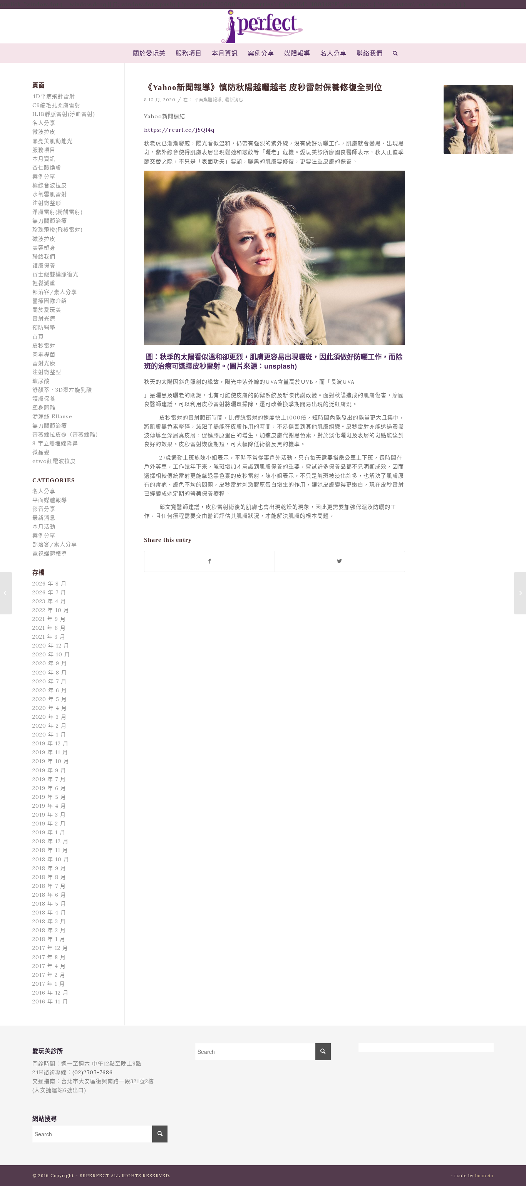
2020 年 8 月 (49, 672)
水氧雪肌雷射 (49, 194)
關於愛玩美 (46, 309)
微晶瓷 (41, 452)
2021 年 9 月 (49, 619)
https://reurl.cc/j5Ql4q (179, 129)
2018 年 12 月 (50, 841)
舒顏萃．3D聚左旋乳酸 (62, 389)
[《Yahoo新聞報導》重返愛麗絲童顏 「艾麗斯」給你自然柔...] (6, 593)
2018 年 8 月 (49, 877)
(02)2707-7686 (92, 1072)
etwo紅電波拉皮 (54, 461)
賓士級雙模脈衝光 (55, 274)
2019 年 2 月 (49, 823)
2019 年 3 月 (49, 814)
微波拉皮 (43, 131)
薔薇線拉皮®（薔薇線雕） (66, 434)
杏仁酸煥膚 (46, 167)
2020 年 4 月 (49, 708)
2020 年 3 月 (49, 716)
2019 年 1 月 (48, 832)
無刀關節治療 (49, 220)
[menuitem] (149, 53)
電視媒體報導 (49, 553)
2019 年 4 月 (49, 805)
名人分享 (43, 122)
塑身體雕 (43, 407)
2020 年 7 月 (49, 681)
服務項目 (43, 149)
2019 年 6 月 (49, 788)
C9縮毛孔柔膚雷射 (56, 105)
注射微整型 (46, 372)
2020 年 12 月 (50, 645)
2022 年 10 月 (50, 610)
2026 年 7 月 (49, 592)
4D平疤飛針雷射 (53, 96)
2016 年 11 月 (50, 1001)
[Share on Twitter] (340, 561)
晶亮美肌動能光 (52, 141)
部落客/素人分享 (54, 292)
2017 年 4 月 (49, 966)
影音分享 (43, 508)
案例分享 (43, 176)
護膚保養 (43, 265)
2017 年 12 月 (50, 947)
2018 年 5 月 (49, 903)
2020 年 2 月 (49, 725)
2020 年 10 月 (51, 654)
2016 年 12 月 (50, 992)
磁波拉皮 (43, 238)
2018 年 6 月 (49, 894)
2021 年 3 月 (48, 636)
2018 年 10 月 (50, 859)
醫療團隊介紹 (49, 300)
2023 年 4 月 (49, 601)
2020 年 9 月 (49, 663)
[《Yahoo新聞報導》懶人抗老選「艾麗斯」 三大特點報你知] (520, 593)
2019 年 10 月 (50, 761)
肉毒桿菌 (43, 354)
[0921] (478, 119)
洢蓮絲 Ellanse (52, 416)
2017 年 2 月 (48, 974)
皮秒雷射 (43, 345)
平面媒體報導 (208, 99)
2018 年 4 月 (49, 912)
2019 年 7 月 (49, 779)
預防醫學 (43, 327)
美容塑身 (43, 247)
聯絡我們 (43, 256)
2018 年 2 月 (49, 930)
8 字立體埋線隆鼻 (55, 443)
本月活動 (43, 526)
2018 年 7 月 (49, 885)
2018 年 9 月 (49, 868)
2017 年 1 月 (48, 983)
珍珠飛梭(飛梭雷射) (57, 229)
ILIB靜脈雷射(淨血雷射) (63, 114)
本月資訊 (43, 158)
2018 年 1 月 (48, 939)
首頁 (38, 336)
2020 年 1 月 (49, 734)
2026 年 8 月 (49, 583)
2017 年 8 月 (49, 957)
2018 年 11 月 (50, 850)
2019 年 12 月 (50, 743)
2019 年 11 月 (50, 752)
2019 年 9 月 (49, 770)
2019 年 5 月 (49, 796)
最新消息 (234, 99)
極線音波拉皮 (49, 185)
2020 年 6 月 (49, 690)
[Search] (393, 53)
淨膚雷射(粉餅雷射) (57, 211)
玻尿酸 (41, 380)
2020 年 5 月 (49, 699)
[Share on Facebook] (209, 561)
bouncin (484, 1175)
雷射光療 (43, 318)
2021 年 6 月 (49, 627)
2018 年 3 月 (49, 921)
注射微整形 (46, 203)
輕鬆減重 (43, 283)
